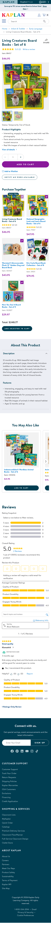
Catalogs (6, 826)
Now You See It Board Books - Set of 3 (11, 305)
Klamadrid (6, 647)
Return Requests (9, 777)
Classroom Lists (9, 814)
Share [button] (46, 42)
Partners (5, 864)
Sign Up (40, 742)
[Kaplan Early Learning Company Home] (14, 14)
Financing (6, 797)
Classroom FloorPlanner (12, 834)
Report (30, 673)
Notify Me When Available (20, 177)
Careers (5, 860)
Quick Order (7, 822)
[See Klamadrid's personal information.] (13, 647)
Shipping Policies (9, 781)
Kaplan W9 (6, 884)
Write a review (29, 49)
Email (34, 909)
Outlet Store (7, 842)
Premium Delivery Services (13, 830)
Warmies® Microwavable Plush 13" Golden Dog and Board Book (13, 265)
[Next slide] (46, 461)
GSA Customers (9, 789)
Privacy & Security (25, 912)
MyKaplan (6, 818)
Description (8, 353)
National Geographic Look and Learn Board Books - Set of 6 (35, 221)
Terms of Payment (9, 880)
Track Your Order (9, 773)
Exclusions (6, 793)
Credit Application (10, 801)
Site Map (6, 888)
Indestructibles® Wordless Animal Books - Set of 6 (19, 470)
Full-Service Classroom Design (15, 838)
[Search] (44, 21)
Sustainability (8, 876)
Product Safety (8, 872)
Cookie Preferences (25, 915)
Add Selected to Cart (17, 328)
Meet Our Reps (8, 868)
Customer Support (10, 769)
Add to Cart (25, 164)
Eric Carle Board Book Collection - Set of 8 (36, 264)
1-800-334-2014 (22, 909)
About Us (6, 856)
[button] (48, 2)
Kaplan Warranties (10, 785)
